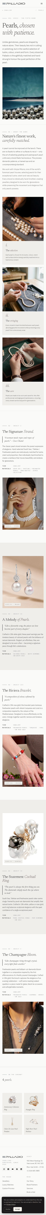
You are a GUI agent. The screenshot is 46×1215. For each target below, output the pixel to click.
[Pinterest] (17, 1169)
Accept (17, 1209)
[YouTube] (12, 1169)
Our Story (30, 1181)
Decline (8, 1209)
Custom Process (8, 1188)
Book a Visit (31, 1192)
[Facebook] (8, 1169)
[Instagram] (4, 1169)
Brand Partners (32, 1185)
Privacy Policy (10, 1204)
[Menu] (42, 4)
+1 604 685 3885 (33, 1171)
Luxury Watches (8, 1185)
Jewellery (5, 1181)
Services (30, 1188)
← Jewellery (7, 10)
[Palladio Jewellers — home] (19, 4)
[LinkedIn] (21, 1169)
